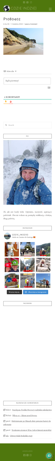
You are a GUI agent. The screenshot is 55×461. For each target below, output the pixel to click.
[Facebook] (24, 2)
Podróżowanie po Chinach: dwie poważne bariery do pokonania (27, 423)
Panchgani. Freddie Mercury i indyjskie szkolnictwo (32, 410)
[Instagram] (31, 2)
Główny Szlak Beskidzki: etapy (21, 436)
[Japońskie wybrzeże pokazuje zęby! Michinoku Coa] (27, 280)
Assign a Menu (27, 451)
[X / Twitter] (27, 2)
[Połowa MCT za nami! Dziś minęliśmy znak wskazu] (43, 280)
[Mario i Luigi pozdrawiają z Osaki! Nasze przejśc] (12, 265)
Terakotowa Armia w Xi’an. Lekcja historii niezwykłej (31, 430)
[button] (50, 9)
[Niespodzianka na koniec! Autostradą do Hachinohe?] (43, 249)
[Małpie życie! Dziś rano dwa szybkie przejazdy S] (43, 265)
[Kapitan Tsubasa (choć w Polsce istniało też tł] (12, 249)
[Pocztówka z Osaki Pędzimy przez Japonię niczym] (27, 249)
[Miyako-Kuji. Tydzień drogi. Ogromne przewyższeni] (27, 265)
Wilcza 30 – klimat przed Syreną (24, 415)
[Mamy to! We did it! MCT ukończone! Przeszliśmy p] (12, 280)
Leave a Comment (31, 24)
